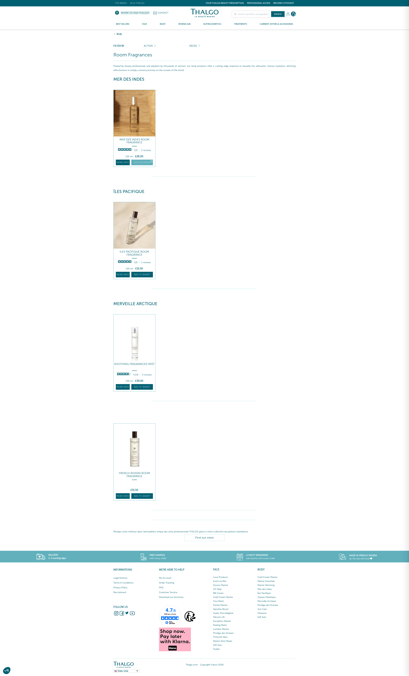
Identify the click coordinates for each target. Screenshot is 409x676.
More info (122, 162)
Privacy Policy (120, 587)
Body (119, 34)
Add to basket (142, 274)
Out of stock (142, 162)
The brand (121, 3)
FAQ (161, 587)
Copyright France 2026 (212, 664)
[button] (7, 670)
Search (278, 14)
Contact (163, 13)
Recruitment (119, 592)
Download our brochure (171, 597)
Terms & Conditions (123, 582)
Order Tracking (166, 582)
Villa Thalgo (137, 3)
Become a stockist (283, 3)
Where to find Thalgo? (135, 13)
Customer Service (168, 592)
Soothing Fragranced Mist (134, 364)
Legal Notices (120, 578)
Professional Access (258, 3)
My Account (165, 578)
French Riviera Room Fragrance (134, 475)
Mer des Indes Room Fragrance (134, 141)
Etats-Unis (123, 671)
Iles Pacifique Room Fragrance (134, 253)
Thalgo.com (192, 664)
